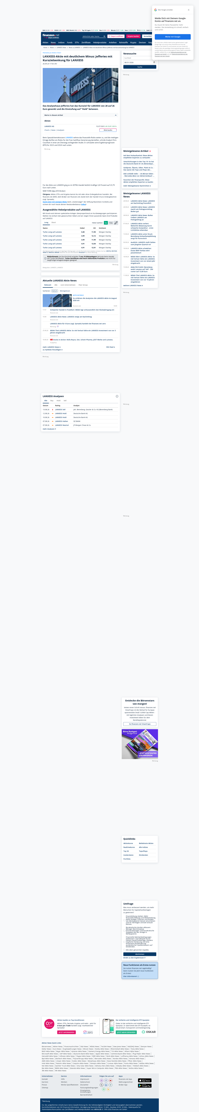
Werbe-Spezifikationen (69, 1085)
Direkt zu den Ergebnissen (133, 958)
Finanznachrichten (71, 1046)
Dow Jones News (119, 1046)
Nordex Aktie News (120, 1058)
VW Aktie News (60, 1071)
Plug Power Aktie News (141, 1054)
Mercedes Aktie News (103, 1058)
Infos (83, 204)
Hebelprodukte (99, 43)
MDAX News (94, 1046)
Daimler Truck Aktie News (65, 1066)
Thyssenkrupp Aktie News (83, 1058)
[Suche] (104, 36)
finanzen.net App (125, 1079)
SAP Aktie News (66, 1054)
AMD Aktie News (48, 1061)
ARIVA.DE (97, 1109)
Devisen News (146, 1046)
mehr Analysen (49, 429)
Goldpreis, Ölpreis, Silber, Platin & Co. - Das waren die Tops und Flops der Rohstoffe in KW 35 (138, 169)
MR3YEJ (108, 251)
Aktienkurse (128, 843)
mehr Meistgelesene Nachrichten (136, 186)
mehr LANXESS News (51, 347)
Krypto (133, 43)
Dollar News (46, 1049)
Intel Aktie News (48, 1063)
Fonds (69, 43)
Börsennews (46, 1046)
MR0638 (56, 252)
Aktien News (58, 1046)
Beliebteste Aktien (146, 843)
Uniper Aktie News (63, 1061)
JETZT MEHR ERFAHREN (126, 1032)
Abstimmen (139, 954)
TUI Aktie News (117, 1051)
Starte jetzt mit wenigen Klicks (55, 202)
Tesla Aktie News (137, 1049)
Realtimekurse (129, 847)
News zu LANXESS (74, 47)
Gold (147, 30)
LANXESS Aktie (61, 47)
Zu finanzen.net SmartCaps (140, 724)
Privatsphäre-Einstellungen (85, 1091)
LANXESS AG (49, 126)
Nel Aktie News (47, 1066)
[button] (116, 36)
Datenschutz (85, 1082)
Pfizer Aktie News (134, 1061)
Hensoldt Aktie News (50, 1056)
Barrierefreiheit (86, 1095)
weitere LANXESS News (132, 285)
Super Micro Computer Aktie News (100, 1068)
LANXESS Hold (60, 413)
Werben (64, 1082)
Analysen (60, 130)
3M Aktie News (47, 1071)
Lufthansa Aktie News (129, 1056)
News (53, 43)
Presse (44, 1085)
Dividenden (143, 855)
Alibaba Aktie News (123, 1066)
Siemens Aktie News (98, 1063)
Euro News (57, 1049)
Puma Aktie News (131, 1063)
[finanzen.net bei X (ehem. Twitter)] (101, 1085)
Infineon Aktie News (67, 1056)
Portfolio (126, 859)
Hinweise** (82, 252)
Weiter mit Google (172, 37)
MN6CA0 (51, 252)
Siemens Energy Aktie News (99, 1051)
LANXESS (69, 137)
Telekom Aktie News (140, 1066)
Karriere (45, 1082)
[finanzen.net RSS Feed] (108, 1089)
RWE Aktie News (98, 1056)
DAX (44, 30)
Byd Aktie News (48, 1058)
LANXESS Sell (60, 409)
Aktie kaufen (108, 130)
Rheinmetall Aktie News (120, 1049)
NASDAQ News (133, 1046)
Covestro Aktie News (80, 1063)
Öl (138, 30)
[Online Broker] (51, 37)
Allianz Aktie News (132, 1051)
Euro (126, 30)
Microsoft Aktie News (50, 1054)
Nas (100, 30)
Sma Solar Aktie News (85, 1066)
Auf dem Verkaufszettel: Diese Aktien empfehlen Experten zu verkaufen (138, 156)
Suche (140, 67)
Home (45, 47)
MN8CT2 (45, 252)
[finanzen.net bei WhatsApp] (104, 1089)
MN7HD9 (114, 251)
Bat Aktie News (47, 1068)
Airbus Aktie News (146, 1056)
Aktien (45, 43)
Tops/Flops (143, 851)
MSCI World (70, 30)
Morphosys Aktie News (96, 1061)
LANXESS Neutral (62, 425)
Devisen (142, 43)
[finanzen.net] (51, 35)
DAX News (84, 1046)
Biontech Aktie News (63, 1058)
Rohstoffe (123, 43)
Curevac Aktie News (115, 1063)
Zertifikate (86, 43)
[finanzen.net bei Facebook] (106, 1080)
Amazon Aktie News (79, 1051)
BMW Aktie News (61, 1068)
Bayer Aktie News (63, 1051)
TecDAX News (106, 1046)
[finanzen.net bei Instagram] (101, 1080)
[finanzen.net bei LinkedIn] (106, 1085)
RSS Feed (110, 347)
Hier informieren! (130, 976)
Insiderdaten (128, 855)
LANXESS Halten (61, 421)
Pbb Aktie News (121, 1068)
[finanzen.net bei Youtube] (110, 1080)
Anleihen (113, 43)
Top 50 (126, 851)
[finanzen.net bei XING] (110, 1085)
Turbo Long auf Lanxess (52, 232)
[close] (188, 9)
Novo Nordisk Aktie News (116, 1061)
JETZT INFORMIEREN (66, 1032)
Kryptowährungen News (72, 1049)
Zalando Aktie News (77, 1068)
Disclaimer (84, 1085)
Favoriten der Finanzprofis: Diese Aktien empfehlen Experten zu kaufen (138, 181)
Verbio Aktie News (136, 1068)
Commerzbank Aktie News (121, 1054)
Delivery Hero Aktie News (104, 1066)
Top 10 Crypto (86, 30)
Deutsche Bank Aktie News (83, 1054)
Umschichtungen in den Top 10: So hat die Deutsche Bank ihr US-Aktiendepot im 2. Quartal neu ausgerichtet (138, 162)
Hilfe (63, 1079)
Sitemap (45, 1088)
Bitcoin (113, 30)
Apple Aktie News (102, 1054)
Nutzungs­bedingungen (89, 1088)
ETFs (77, 43)
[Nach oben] (153, 1109)
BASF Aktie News (48, 1051)
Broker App (123, 1085)
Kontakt (45, 1079)
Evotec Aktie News (79, 1061)
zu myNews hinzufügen (52, 350)
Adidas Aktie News (146, 1063)
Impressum (84, 1079)
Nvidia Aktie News (102, 1049)
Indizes (61, 43)
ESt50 (56, 30)
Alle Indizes (143, 847)
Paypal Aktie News (83, 1056)
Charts (47, 130)
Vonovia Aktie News (136, 1058)
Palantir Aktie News (63, 1063)
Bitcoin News (88, 1049)
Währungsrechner (126, 1082)
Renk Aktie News (112, 1056)
